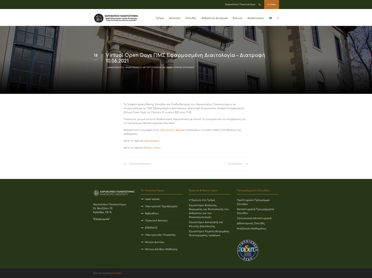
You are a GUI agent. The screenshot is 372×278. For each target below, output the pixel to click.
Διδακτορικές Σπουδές (251, 223)
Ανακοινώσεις (255, 18)
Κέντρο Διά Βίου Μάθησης (161, 249)
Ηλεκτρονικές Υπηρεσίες (160, 235)
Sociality (116, 273)
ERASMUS (151, 228)
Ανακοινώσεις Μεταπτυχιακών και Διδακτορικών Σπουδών (159, 67)
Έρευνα (237, 18)
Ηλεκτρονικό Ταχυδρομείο (161, 206)
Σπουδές (191, 18)
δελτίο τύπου (152, 147)
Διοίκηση (174, 18)
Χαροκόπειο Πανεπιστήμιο (240, 4)
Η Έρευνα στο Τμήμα (202, 200)
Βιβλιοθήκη (152, 213)
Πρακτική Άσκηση (156, 220)
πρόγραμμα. (152, 141)
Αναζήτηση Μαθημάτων (251, 228)
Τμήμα (160, 18)
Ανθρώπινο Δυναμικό (215, 18)
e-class (272, 4)
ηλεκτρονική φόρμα (172, 130)
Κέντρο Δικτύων (154, 242)
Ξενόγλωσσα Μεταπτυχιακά (254, 218)
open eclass (152, 199)
